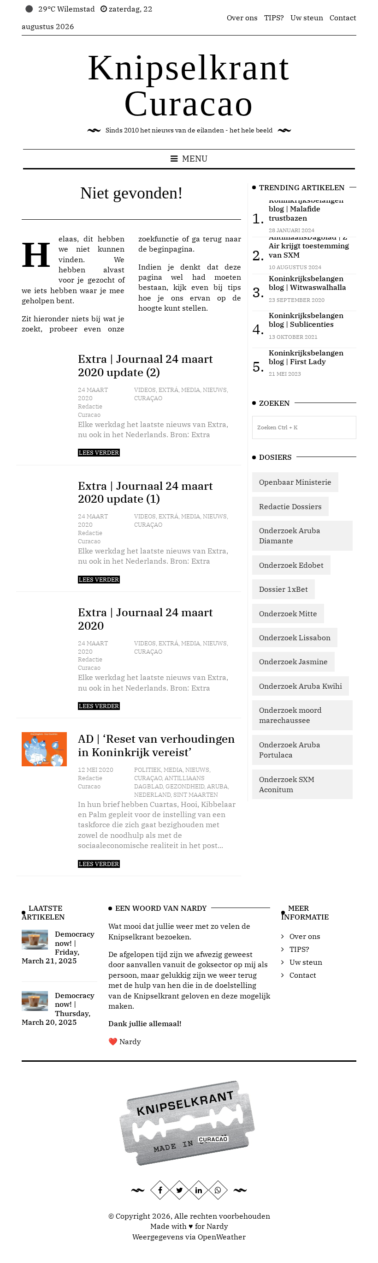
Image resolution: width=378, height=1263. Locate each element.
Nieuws (215, 390)
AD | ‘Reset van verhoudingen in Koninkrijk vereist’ (156, 745)
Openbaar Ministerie (295, 482)
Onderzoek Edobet (291, 565)
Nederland (152, 795)
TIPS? (274, 17)
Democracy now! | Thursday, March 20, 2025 (58, 1009)
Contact (343, 17)
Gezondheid (184, 786)
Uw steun (306, 17)
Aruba (217, 786)
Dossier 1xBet (283, 589)
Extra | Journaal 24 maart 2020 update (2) (145, 365)
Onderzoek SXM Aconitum (286, 784)
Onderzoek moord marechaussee (290, 715)
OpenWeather (222, 1236)
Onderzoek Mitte (288, 613)
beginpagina (171, 248)
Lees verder (99, 453)
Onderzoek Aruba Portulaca (289, 749)
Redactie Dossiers (290, 506)
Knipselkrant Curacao (189, 85)
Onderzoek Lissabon (295, 637)
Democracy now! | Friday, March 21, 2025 (58, 947)
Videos (145, 390)
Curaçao (148, 398)
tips (234, 287)
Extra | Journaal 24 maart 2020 (145, 619)
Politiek (147, 770)
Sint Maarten (195, 795)
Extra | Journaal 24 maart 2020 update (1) (145, 492)
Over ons (242, 17)
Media (190, 390)
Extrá (168, 390)
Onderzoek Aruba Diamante (289, 535)
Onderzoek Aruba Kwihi (300, 686)
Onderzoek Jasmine (293, 661)
